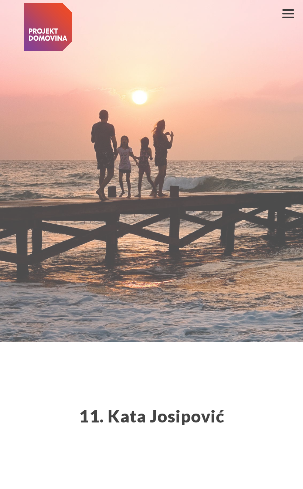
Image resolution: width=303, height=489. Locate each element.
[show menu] (288, 13)
